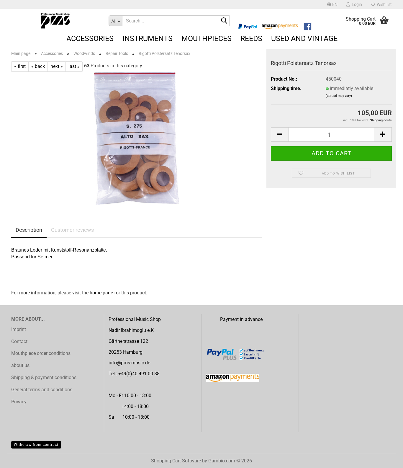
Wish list (383, 4)
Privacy (19, 402)
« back (38, 66)
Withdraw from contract (36, 445)
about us (20, 365)
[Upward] (387, 459)
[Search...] (224, 21)
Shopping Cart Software (176, 461)
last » (74, 66)
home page (101, 293)
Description (29, 230)
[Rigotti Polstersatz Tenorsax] (136, 138)
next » (56, 66)
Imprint (18, 329)
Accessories (90, 38)
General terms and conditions (41, 389)
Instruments (147, 38)
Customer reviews (72, 230)
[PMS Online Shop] (55, 20)
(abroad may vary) (339, 96)
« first (20, 66)
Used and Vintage (304, 38)
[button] (332, 4)
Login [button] (356, 4)
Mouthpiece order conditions (41, 353)
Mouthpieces (206, 38)
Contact (19, 341)
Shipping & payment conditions (43, 377)
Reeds (251, 38)
